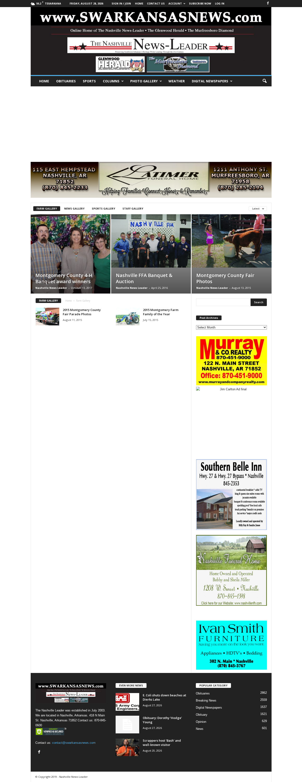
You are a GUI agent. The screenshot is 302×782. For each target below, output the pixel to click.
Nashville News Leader (51, 288)
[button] (264, 81)
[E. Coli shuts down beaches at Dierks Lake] (127, 702)
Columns (111, 81)
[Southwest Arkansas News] (151, 41)
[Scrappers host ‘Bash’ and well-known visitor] (127, 747)
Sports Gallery (103, 208)
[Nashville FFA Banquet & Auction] (151, 241)
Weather (176, 81)
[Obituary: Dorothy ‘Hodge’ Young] (127, 724)
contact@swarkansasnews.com (74, 742)
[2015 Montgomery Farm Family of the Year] (127, 316)
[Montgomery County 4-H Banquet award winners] (70, 261)
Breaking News (206, 700)
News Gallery (74, 208)
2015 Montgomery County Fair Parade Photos (82, 312)
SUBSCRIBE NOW (200, 3)
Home (44, 81)
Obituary (201, 714)
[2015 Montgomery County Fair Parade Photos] (47, 316)
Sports (89, 81)
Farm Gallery (47, 208)
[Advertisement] (151, 122)
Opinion (201, 721)
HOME (139, 3)
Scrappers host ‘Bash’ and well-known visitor (162, 742)
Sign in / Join (121, 3)
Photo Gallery (144, 81)
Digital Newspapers (210, 81)
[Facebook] (268, 3)
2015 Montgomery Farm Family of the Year (160, 312)
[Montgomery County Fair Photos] (232, 241)
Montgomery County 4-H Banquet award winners (63, 278)
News (199, 729)
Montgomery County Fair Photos (225, 278)
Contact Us (156, 3)
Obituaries (66, 81)
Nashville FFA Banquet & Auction (144, 278)
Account (175, 3)
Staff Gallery (132, 208)
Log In (219, 3)
